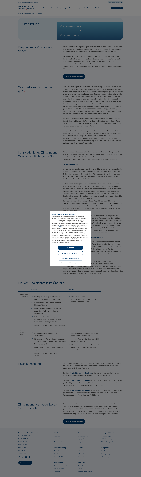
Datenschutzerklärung (67, 263)
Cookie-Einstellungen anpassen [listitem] (70, 258)
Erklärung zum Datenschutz (66, 227)
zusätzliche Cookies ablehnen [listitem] (70, 253)
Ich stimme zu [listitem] (70, 247)
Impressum (77, 263)
